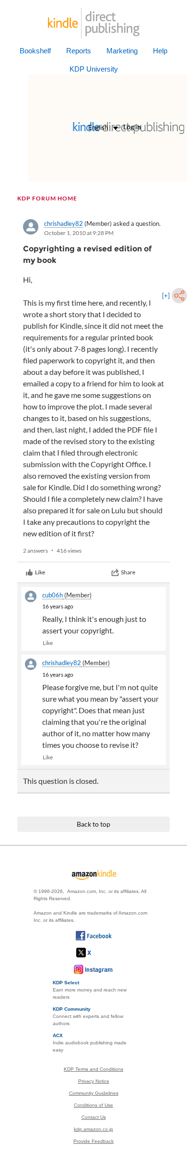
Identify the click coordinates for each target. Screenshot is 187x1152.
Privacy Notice (93, 1081)
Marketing (122, 51)
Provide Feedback (93, 1141)
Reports (78, 51)
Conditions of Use (93, 1105)
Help (160, 51)
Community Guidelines (93, 1093)
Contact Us (94, 1117)
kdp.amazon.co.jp (93, 1129)
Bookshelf (35, 51)
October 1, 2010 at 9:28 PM (79, 232)
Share (128, 572)
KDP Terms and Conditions (93, 1069)
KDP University (94, 69)
